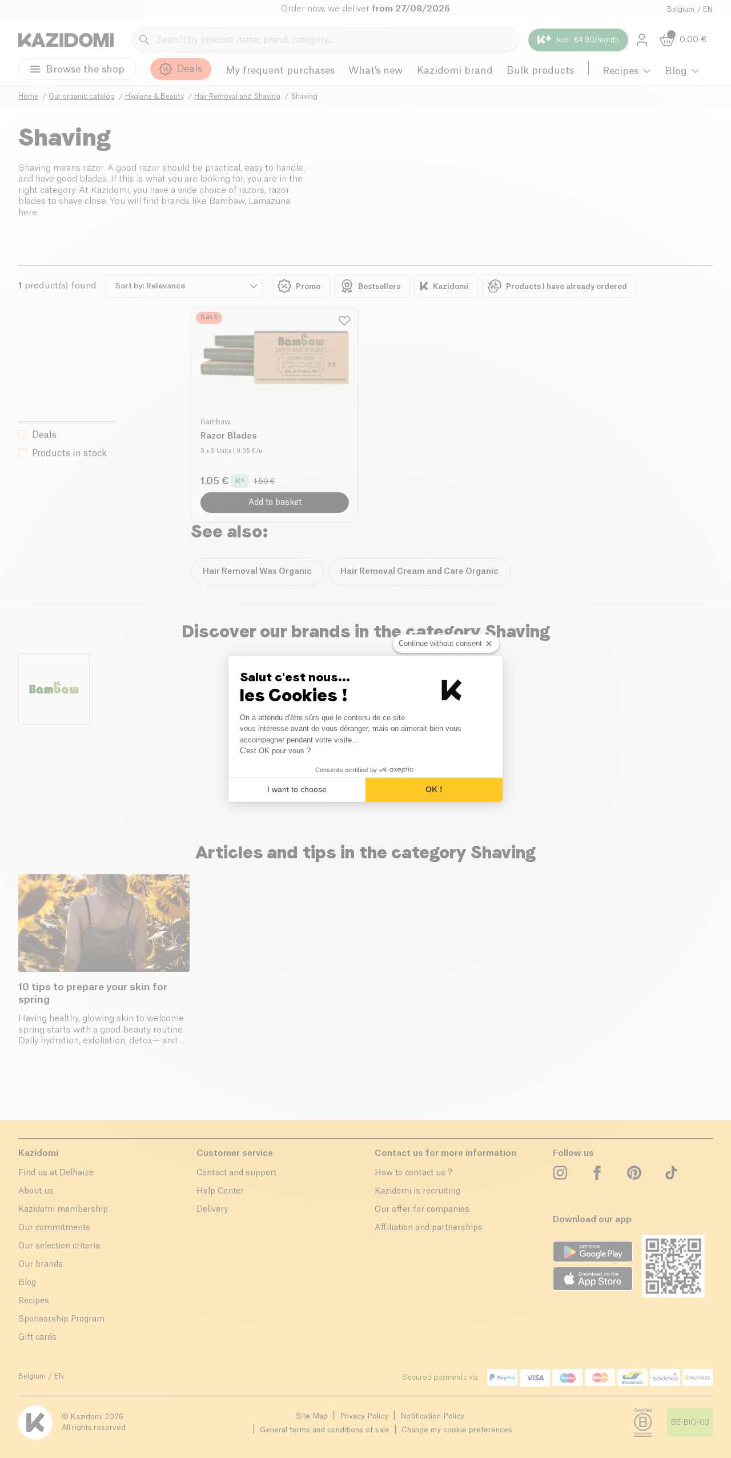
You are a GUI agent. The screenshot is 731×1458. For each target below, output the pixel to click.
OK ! (434, 789)
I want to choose (297, 789)
